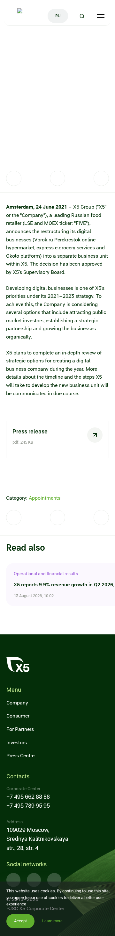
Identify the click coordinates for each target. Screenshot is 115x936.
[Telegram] (13, 178)
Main (10, 40)
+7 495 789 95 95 (28, 805)
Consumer (17, 716)
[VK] (57, 178)
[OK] (101, 178)
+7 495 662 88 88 (28, 796)
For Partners (20, 729)
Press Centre (20, 756)
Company (17, 703)
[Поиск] (82, 16)
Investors (16, 743)
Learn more (52, 920)
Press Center (32, 40)
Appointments (44, 498)
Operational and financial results (46, 573)
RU (58, 15)
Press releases (63, 40)
